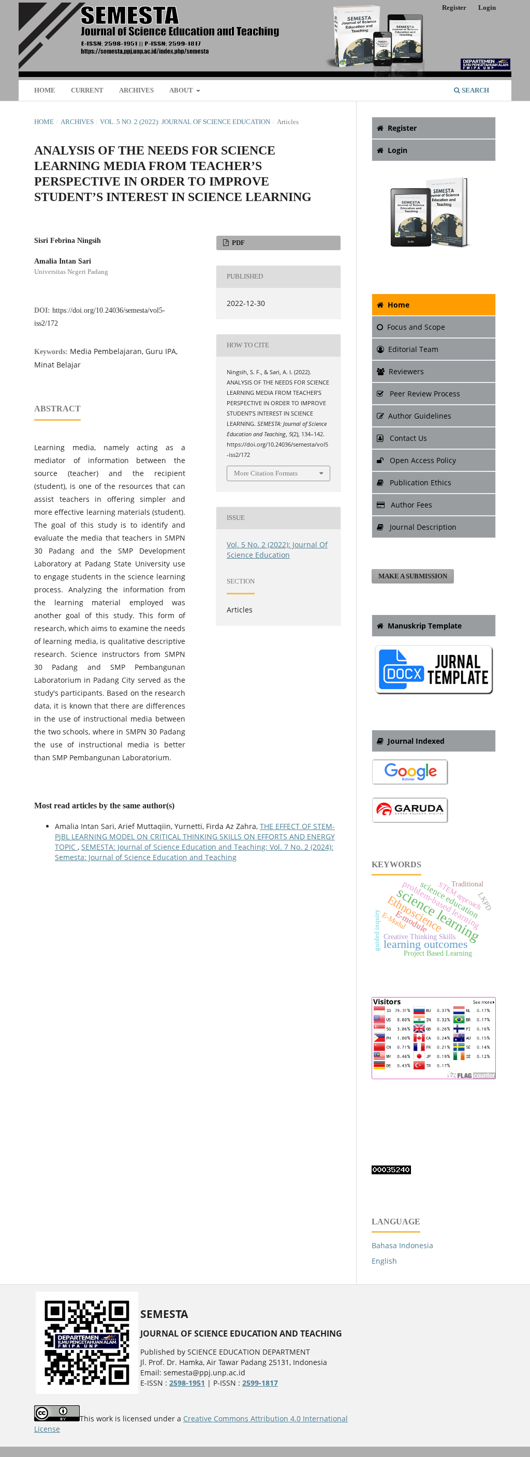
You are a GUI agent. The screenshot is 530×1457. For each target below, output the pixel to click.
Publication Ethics (419, 482)
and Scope (416, 327)
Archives (136, 90)
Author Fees (410, 505)
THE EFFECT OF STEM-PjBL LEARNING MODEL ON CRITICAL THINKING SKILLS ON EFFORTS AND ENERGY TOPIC (195, 836)
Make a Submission (412, 576)
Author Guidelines (419, 416)
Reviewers (406, 371)
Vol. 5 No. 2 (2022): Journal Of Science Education (185, 122)
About (182, 90)
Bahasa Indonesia (402, 1245)
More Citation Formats (266, 473)
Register (454, 7)
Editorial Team (413, 349)
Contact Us (407, 438)
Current (87, 90)
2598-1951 (187, 1383)
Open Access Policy (422, 460)
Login (487, 7)
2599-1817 (260, 1383)
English (384, 1261)
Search (474, 90)
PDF (237, 243)
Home (44, 90)
